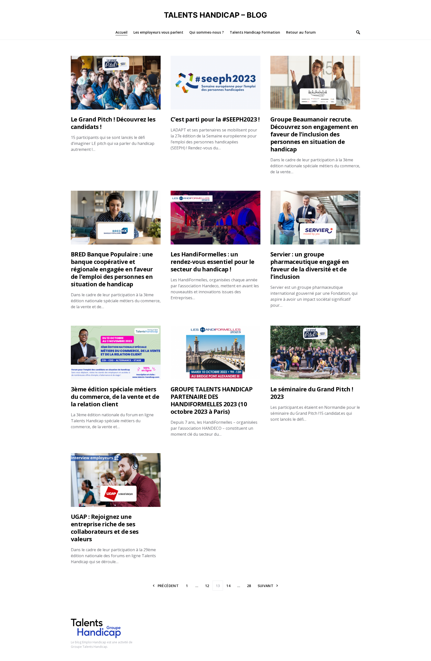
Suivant (265, 585)
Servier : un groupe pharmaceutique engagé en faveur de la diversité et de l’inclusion (309, 265)
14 (228, 585)
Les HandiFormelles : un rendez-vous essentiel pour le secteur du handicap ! (212, 261)
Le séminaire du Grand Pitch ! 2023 (311, 393)
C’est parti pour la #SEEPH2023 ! (215, 119)
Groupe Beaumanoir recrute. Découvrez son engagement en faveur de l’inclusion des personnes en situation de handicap (314, 134)
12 (207, 585)
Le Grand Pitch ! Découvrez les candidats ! (113, 123)
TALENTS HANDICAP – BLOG (215, 14)
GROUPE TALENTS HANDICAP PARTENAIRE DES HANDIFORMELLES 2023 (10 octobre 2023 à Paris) (211, 400)
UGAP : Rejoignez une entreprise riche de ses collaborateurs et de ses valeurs (105, 527)
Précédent (168, 585)
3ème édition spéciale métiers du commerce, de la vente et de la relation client (115, 396)
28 (249, 585)
